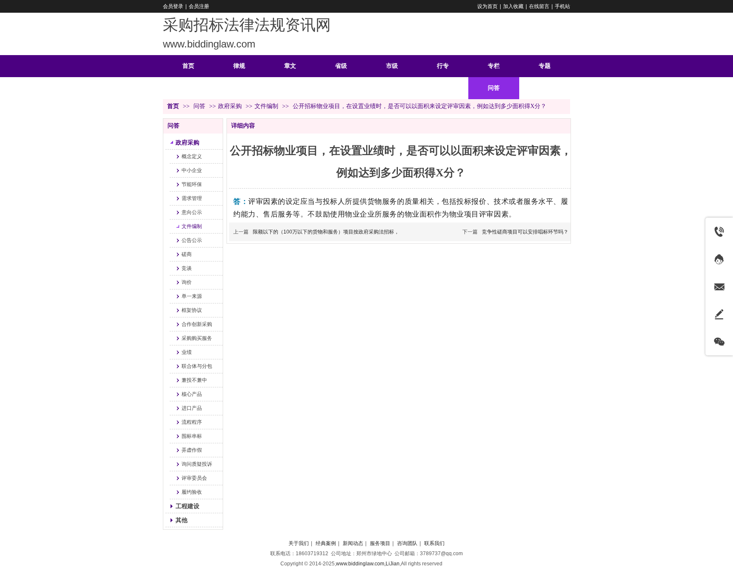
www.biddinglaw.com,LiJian (368, 564)
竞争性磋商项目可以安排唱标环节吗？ (525, 232)
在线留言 (539, 6)
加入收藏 (513, 6)
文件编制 (266, 106)
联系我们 (434, 543)
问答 (200, 106)
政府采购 (230, 106)
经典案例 (326, 543)
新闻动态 (353, 543)
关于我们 (298, 543)
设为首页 (487, 6)
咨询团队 (407, 543)
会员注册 (199, 6)
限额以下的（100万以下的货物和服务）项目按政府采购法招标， (326, 232)
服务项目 (380, 543)
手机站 (562, 6)
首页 (173, 106)
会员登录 (173, 6)
